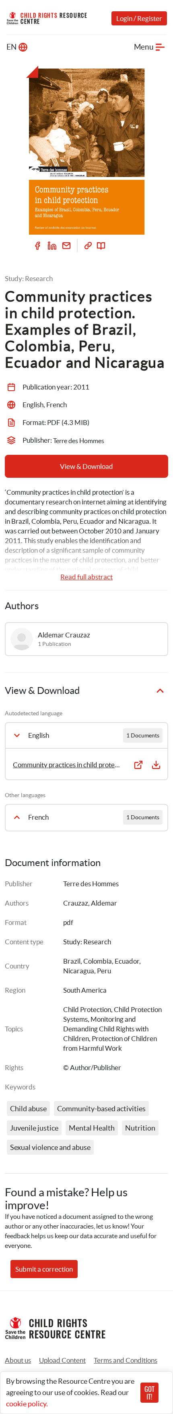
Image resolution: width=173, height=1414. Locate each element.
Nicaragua (78, 971)
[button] (62, 1360)
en (11, 47)
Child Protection (87, 1009)
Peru (104, 971)
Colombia (97, 961)
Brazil (71, 961)
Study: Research (87, 941)
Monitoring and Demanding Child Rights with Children (106, 1028)
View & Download (86, 466)
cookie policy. (27, 1403)
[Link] (88, 245)
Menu (144, 47)
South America (85, 990)
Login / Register (139, 18)
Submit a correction (44, 1269)
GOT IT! (149, 1393)
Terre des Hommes (91, 883)
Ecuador (127, 961)
